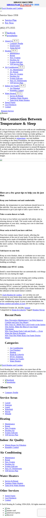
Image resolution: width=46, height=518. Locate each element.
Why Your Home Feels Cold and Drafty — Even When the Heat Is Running (24, 332)
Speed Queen (10, 102)
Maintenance (15, 53)
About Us (9, 41)
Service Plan (13, 4)
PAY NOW (25, 5)
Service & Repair (16, 96)
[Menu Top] (1, 11)
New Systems (15, 58)
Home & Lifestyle (19, 310)
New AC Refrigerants (18, 81)
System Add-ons (16, 62)
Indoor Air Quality (12, 86)
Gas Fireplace (15, 350)
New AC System (16, 74)
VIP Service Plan (16, 64)
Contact (8, 107)
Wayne (7, 412)
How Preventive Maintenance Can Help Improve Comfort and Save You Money (24, 321)
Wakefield (9, 409)
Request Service (7, 111)
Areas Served (15, 48)
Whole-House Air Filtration (15, 445)
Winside (8, 414)
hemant (27, 308)
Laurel (7, 407)
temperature (21, 138)
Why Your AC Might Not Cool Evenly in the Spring (25, 325)
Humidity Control (17, 90)
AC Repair (14, 72)
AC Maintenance (16, 70)
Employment (15, 46)
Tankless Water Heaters (19, 98)
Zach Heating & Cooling (12, 295)
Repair (12, 55)
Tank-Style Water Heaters (20, 100)
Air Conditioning (11, 67)
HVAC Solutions (16, 357)
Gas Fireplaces (10, 105)
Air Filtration (15, 88)
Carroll (7, 403)
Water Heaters (10, 93)
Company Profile (16, 43)
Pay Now (9, 23)
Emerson (8, 405)
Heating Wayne (39, 310)
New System (10, 462)
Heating (8, 51)
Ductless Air (14, 60)
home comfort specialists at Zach (12, 304)
